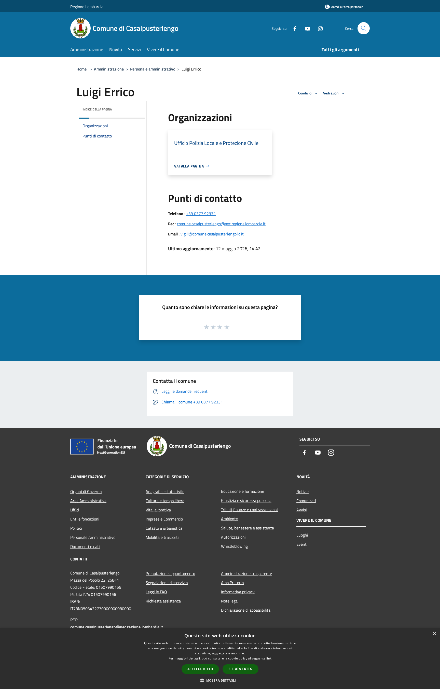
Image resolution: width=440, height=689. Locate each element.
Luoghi (302, 535)
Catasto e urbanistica (164, 528)
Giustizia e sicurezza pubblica (246, 500)
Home (81, 69)
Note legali (230, 601)
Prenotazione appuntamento (170, 573)
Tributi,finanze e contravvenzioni (249, 510)
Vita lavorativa (158, 510)
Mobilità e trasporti (162, 537)
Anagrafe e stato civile (165, 491)
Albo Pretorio (232, 583)
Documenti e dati (85, 546)
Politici (76, 528)
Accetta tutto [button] (200, 669)
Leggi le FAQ (156, 592)
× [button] (434, 634)
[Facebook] (293, 28)
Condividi (305, 93)
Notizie (302, 491)
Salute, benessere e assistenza (247, 528)
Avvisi (301, 510)
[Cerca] (364, 28)
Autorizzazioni (233, 537)
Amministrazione (109, 69)
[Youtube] (305, 28)
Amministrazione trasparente (246, 573)
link (268, 658)
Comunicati (306, 501)
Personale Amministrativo (92, 537)
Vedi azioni (331, 93)
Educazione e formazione (242, 491)
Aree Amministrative (88, 501)
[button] (220, 680)
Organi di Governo (86, 491)
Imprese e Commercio (164, 519)
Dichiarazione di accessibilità (245, 610)
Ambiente (229, 519)
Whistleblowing (234, 546)
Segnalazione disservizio (167, 583)
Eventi (302, 544)
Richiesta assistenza (163, 601)
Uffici (74, 510)
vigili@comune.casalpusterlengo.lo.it (212, 234)
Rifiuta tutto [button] (240, 669)
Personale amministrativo (152, 69)
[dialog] (220, 658)
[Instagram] (318, 28)
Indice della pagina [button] (97, 109)
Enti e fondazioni (84, 519)
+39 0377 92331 (201, 213)
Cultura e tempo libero (165, 501)
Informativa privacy (238, 592)
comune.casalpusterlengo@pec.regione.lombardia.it (221, 224)
